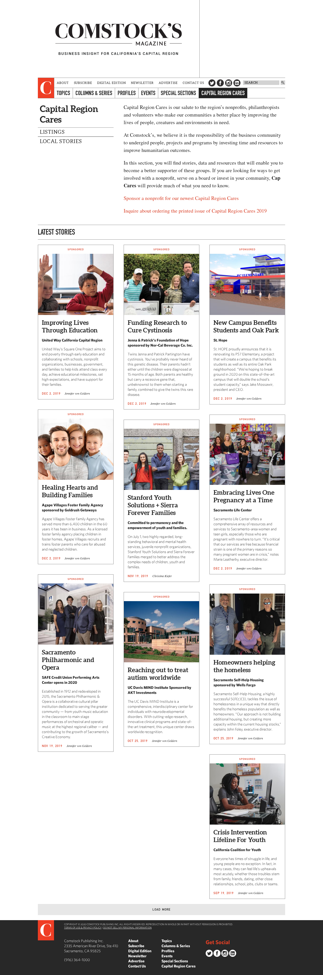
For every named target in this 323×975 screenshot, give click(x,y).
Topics (63, 93)
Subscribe (83, 82)
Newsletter (142, 82)
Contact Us (193, 82)
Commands (4, 971)
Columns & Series (93, 93)
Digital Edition (111, 82)
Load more (161, 909)
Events (148, 93)
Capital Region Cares (223, 93)
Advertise (168, 82)
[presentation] (46, 88)
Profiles (127, 93)
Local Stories (61, 141)
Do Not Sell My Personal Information (127, 927)
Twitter (212, 83)
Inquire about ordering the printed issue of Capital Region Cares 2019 (195, 210)
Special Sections (178, 93)
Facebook (220, 83)
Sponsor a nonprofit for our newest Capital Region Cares (181, 198)
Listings (52, 132)
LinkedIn (236, 83)
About (63, 82)
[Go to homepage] (118, 38)
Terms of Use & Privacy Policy (82, 927)
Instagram (228, 83)
